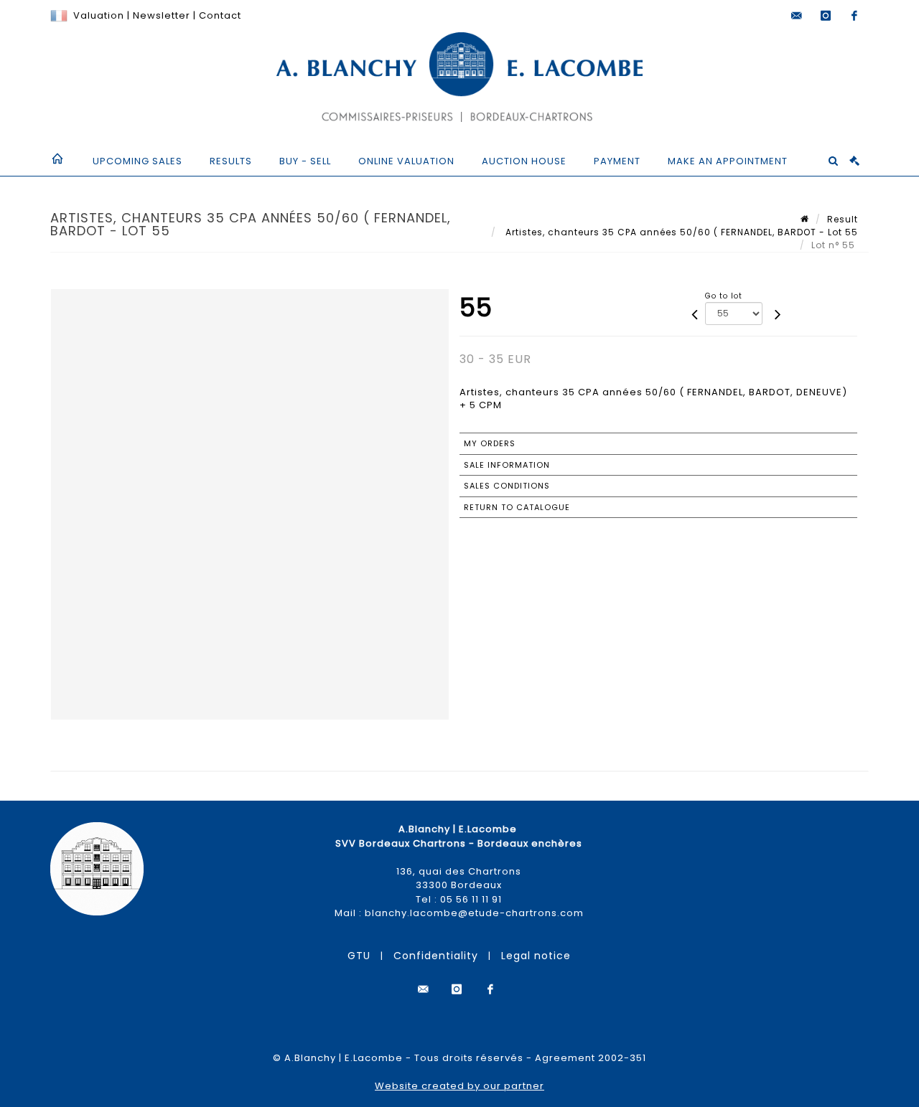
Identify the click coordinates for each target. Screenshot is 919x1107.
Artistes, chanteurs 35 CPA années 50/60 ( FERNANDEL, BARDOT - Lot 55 (680, 232)
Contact (220, 15)
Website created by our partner (459, 1086)
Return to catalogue (517, 507)
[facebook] (854, 16)
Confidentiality (435, 955)
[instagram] (825, 16)
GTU (358, 955)
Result (842, 219)
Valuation (98, 15)
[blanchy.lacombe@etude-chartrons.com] (797, 16)
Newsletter (160, 15)
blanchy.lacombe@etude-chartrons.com (474, 913)
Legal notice (536, 955)
